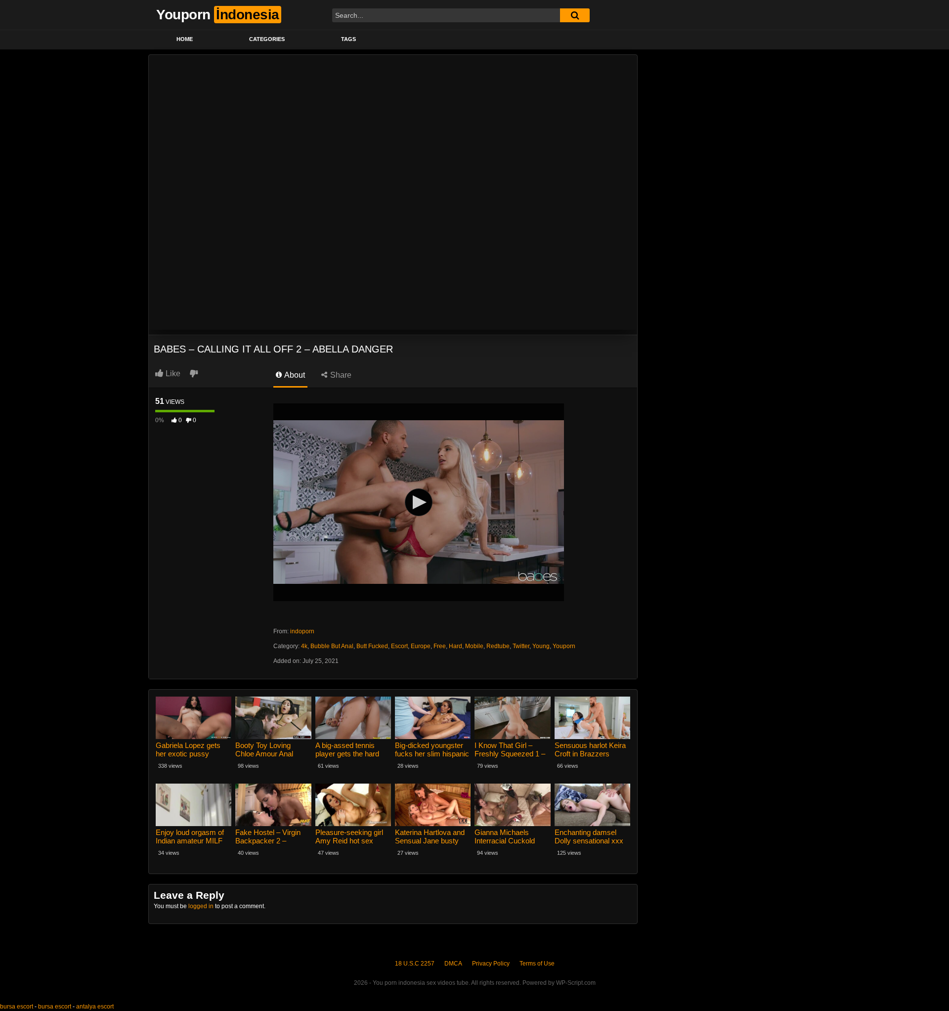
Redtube (498, 646)
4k (304, 646)
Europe (421, 646)
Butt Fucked (372, 646)
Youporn (564, 646)
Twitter (521, 646)
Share (339, 375)
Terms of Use (537, 963)
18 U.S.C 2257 (414, 963)
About (294, 375)
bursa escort (16, 1006)
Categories (267, 39)
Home (184, 39)
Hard (455, 646)
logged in (201, 906)
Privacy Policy (491, 963)
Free (439, 646)
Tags (348, 39)
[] (575, 15)
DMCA (453, 963)
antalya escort (95, 1006)
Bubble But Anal (331, 646)
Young (541, 646)
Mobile (474, 646)
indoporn (302, 631)
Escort (399, 646)
